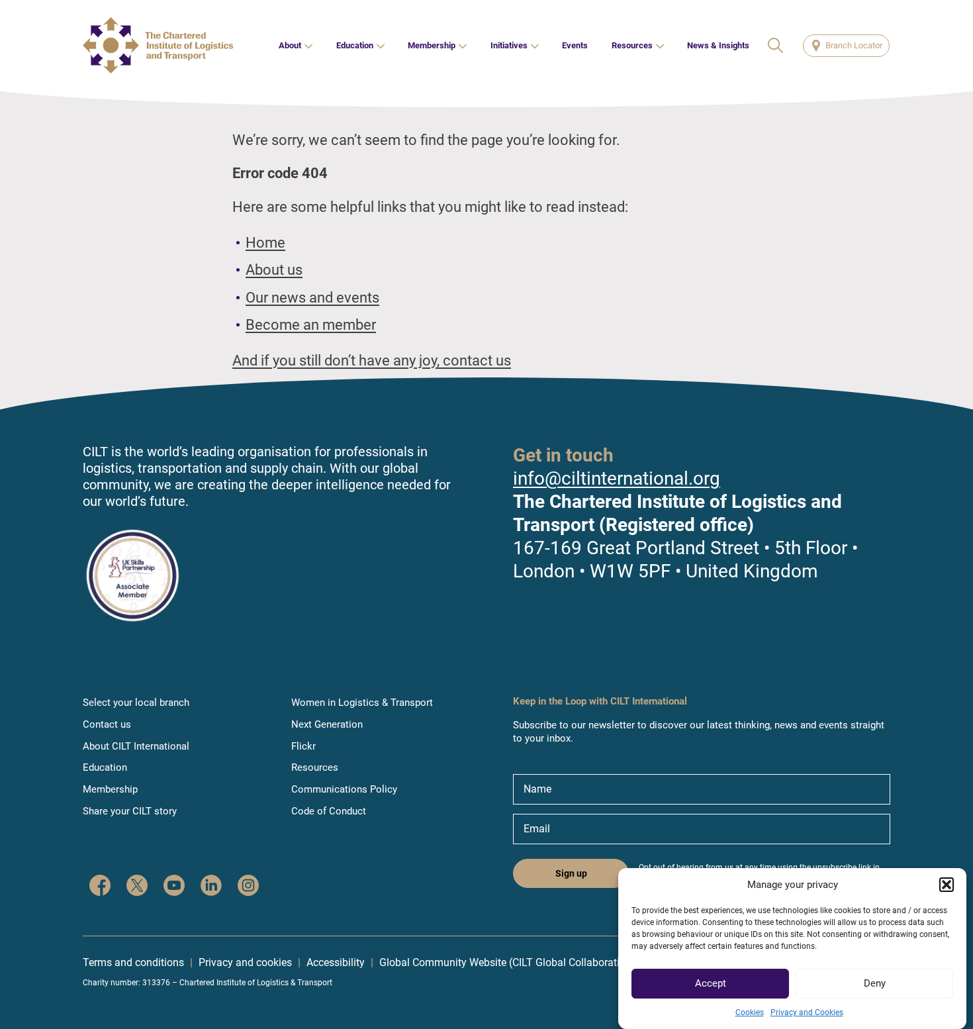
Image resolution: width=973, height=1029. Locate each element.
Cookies (749, 1012)
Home (265, 242)
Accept (710, 984)
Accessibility (335, 962)
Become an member (311, 325)
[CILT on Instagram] (248, 887)
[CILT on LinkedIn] (211, 887)
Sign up (571, 873)
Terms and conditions (133, 962)
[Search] (776, 45)
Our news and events (312, 297)
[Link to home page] (158, 45)
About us (274, 270)
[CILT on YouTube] (174, 887)
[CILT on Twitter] (137, 887)
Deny (875, 984)
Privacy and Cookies (806, 1012)
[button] (946, 884)
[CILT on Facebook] (100, 887)
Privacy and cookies (245, 962)
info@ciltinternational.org (616, 478)
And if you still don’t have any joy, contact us (371, 360)
